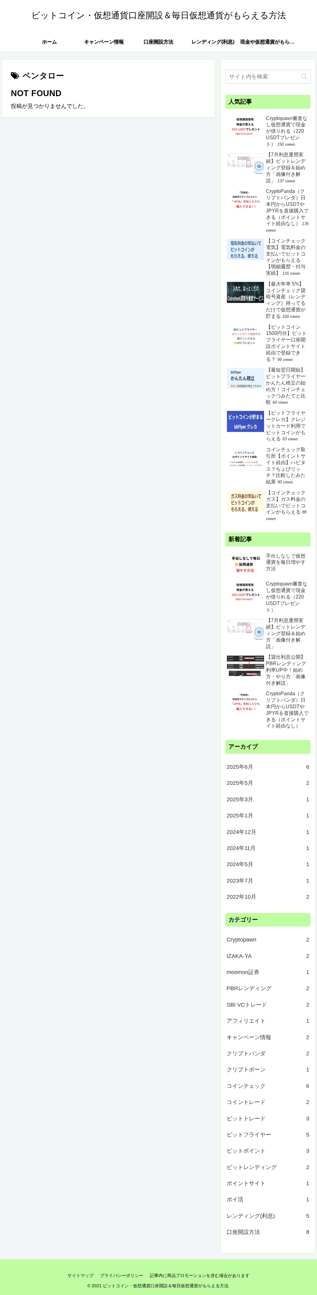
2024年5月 (268, 864)
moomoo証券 (268, 972)
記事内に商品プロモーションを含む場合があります (200, 1275)
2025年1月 (268, 815)
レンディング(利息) (268, 1216)
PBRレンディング (268, 988)
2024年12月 (268, 832)
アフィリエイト (268, 1021)
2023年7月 (268, 881)
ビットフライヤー (268, 1135)
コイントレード (268, 1102)
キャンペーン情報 (268, 1037)
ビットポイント (268, 1151)
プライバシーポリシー (121, 1275)
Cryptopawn (268, 940)
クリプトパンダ (268, 1053)
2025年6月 (268, 767)
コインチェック (268, 1086)
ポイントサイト (268, 1183)
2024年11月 (268, 848)
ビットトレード (268, 1118)
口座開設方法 (268, 1232)
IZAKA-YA (268, 956)
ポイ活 (268, 1199)
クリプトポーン (268, 1069)
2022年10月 (268, 897)
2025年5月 (268, 783)
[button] (304, 76)
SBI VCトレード (268, 1005)
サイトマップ (80, 1275)
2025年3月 (268, 799)
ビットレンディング (268, 1167)
